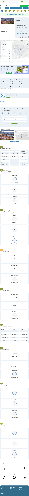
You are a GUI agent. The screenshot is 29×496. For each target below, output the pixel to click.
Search (1, 3)
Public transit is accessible (14, 116)
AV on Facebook (21, 489)
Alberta (3, 3)
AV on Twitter (19, 489)
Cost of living (19, 33)
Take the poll (9, 88)
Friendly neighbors (6, 119)
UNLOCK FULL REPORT (25, 5)
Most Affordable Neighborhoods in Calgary (14, 480)
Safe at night (14, 119)
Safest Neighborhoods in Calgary (24, 471)
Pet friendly (23, 119)
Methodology (2, 489)
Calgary (6, 3)
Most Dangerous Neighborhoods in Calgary (5, 480)
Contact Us (2, 493)
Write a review (8, 97)
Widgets (11, 489)
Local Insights (11, 488)
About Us (2, 488)
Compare (14, 141)
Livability (24, 1)
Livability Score (24, 27)
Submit (14, 123)
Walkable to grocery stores (23, 116)
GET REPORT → (9, 72)
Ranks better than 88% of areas (5, 32)
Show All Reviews (2, 101)
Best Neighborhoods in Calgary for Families (14, 471)
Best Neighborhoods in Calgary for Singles (4, 471)
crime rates (21, 30)
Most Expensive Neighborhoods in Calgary (24, 480)
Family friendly (5, 116)
